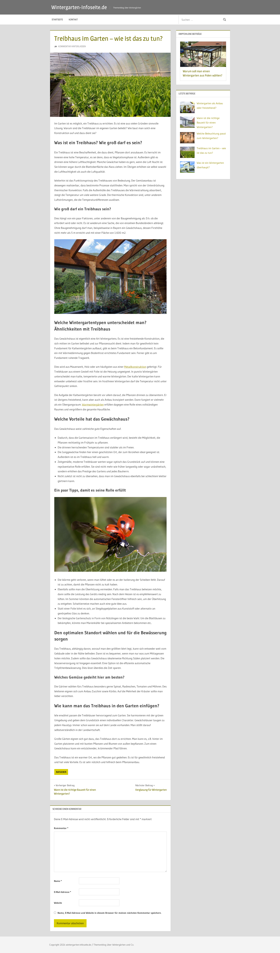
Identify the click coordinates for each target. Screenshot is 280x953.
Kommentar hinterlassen (72, 46)
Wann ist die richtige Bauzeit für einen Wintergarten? (208, 122)
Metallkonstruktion (135, 366)
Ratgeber (61, 772)
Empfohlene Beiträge (190, 33)
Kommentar (61, 828)
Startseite (57, 19)
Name (58, 881)
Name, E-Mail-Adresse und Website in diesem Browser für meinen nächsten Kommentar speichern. (109, 912)
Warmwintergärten (93, 404)
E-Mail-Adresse (62, 892)
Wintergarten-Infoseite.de (79, 7)
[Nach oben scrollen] (272, 945)
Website (58, 902)
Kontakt (73, 19)
